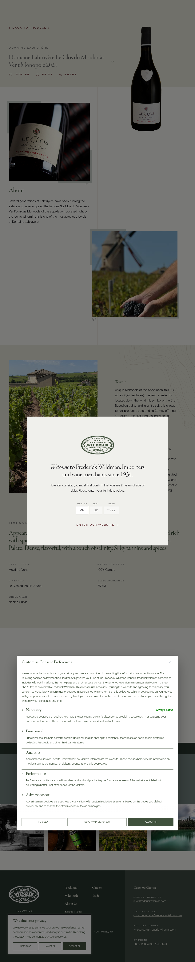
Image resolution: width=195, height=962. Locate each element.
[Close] (171, 662)
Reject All (43, 822)
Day (96, 504)
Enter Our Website (95, 525)
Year (111, 504)
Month (82, 504)
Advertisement (38, 795)
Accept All (151, 822)
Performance (36, 774)
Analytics (33, 752)
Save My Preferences (97, 822)
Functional (34, 731)
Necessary (34, 710)
